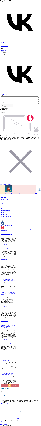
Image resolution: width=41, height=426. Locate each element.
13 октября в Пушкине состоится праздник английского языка (7, 374)
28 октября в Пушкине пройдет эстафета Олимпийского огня (7, 263)
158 (3, 385)
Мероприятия (4, 204)
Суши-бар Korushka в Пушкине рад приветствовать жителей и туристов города (8, 293)
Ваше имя (3, 98)
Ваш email (3, 44)
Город (2, 203)
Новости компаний (5, 214)
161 (13, 385)
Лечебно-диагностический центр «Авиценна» (10, 399)
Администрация (4, 199)
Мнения (2, 206)
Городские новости (4, 230)
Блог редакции (3, 421)
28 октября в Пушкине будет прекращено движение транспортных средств (8, 235)
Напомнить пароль (4, 50)
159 (6, 385)
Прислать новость (3, 424)
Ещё (2, 208)
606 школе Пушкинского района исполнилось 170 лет (7, 360)
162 (16, 385)
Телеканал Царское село (6, 216)
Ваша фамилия (4, 102)
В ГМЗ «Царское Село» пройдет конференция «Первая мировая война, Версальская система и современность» (8, 326)
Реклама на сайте (3, 185)
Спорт (2, 201)
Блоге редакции (33, 229)
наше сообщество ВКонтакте (6, 225)
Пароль (2, 48)
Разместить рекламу (4, 423)
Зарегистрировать (4, 46)
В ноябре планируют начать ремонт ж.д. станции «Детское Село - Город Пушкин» (8, 249)
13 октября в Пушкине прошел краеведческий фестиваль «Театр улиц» (8, 280)
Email (2, 96)
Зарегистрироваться (7, 184)
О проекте (2, 421)
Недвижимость (4, 212)
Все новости (3, 197)
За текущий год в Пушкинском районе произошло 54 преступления (8, 310)
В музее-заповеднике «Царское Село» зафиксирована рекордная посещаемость (8, 344)
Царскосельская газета (5, 210)
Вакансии (2, 422)
